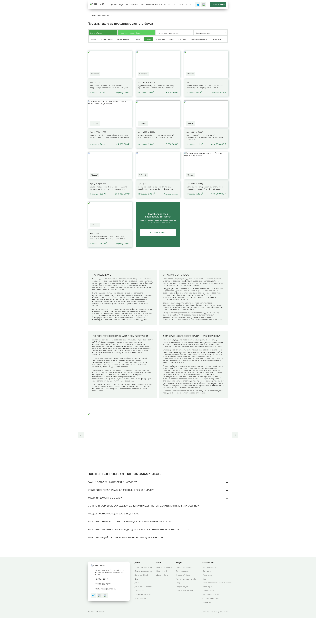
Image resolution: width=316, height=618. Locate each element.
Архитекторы (208, 590)
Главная (91, 16)
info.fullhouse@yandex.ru (105, 589)
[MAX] (203, 4)
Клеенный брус (183, 575)
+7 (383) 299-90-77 (182, 5)
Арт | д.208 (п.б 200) (146, 132)
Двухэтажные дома (143, 571)
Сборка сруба (182, 587)
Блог (204, 579)
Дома (137, 563)
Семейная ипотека (184, 590)
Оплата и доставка (210, 598)
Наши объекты (209, 567)
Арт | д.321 (94, 233)
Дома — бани (141, 598)
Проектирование (184, 567)
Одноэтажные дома (143, 567)
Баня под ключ (182, 571)
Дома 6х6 (139, 583)
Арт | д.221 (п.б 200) (98, 132)
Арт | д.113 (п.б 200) (98, 184)
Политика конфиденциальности (213, 612)
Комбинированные (143, 594)
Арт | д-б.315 (95, 82)
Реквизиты (207, 575)
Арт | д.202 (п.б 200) (195, 184)
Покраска (180, 583)
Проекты (101, 16)
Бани (158, 563)
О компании (208, 563)
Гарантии (206, 602)
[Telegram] (197, 4)
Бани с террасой (164, 567)
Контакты (206, 571)
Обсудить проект (158, 232)
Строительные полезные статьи (217, 583)
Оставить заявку (218, 5)
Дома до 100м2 (141, 575)
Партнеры (207, 587)
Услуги (179, 563)
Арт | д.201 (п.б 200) (195, 132)
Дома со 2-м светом (143, 587)
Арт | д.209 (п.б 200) (146, 82)
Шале (137, 579)
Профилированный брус (187, 579)
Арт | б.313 (191, 82)
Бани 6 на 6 (161, 571)
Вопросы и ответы (210, 594)
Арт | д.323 (142, 184)
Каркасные (140, 590)
